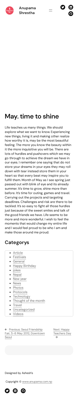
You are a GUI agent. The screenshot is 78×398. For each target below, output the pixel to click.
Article (18, 253)
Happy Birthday (24, 266)
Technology (21, 296)
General (19, 261)
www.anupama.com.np (37, 381)
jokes (17, 270)
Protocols (20, 292)
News (17, 283)
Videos (18, 314)
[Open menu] (50, 10)
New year (20, 279)
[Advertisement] (39, 65)
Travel (17, 305)
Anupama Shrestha (27, 10)
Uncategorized (24, 309)
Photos (18, 288)
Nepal (17, 274)
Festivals (19, 257)
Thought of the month (29, 301)
